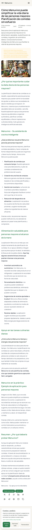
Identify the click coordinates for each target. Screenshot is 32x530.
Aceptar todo (6, 524)
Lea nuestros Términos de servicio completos (15, 57)
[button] (29, 3)
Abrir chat (19, 491)
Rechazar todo (15, 524)
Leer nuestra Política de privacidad (12, 519)
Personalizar (25, 524)
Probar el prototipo (9, 491)
